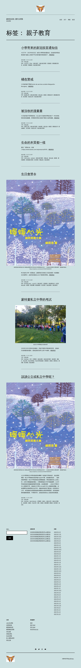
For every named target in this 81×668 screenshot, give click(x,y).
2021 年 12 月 (57, 605)
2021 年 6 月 (57, 607)
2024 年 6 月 (57, 558)
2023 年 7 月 (57, 577)
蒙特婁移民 (37, 285)
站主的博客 (9, 636)
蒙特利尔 (56, 360)
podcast (33, 158)
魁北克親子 (55, 285)
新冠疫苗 (49, 63)
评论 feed (32, 627)
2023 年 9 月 (57, 573)
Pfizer (30, 63)
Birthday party (27, 283)
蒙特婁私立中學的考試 (36, 299)
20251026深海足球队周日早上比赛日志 (40, 534)
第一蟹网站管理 (10, 638)
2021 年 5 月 (57, 609)
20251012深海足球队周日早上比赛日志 (40, 538)
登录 (31, 623)
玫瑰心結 (46, 158)
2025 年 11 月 (57, 534)
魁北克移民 (49, 285)
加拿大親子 (35, 63)
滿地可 (29, 503)
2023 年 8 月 (57, 575)
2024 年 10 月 (57, 549)
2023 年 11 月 (57, 569)
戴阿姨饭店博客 (10, 629)
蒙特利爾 (32, 285)
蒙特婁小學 (50, 95)
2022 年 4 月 (57, 603)
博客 (69, 19)
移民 (38, 503)
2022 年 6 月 (57, 599)
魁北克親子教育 (36, 65)
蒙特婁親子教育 (29, 159)
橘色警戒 (27, 79)
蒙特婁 (51, 503)
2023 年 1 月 (57, 588)
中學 (30, 359)
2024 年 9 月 (57, 551)
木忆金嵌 (8, 631)
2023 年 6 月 (57, 579)
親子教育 (25, 65)
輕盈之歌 (41, 159)
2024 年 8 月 (57, 553)
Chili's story (27, 158)
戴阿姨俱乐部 (9, 627)
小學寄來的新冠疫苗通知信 (39, 48)
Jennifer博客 (9, 623)
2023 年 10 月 (57, 571)
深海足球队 (9, 633)
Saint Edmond (32, 501)
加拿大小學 (26, 126)
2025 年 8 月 (57, 540)
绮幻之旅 (26, 61)
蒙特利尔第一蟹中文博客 (14, 19)
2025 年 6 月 (57, 543)
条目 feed (32, 625)
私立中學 (25, 360)
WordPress (71, 658)
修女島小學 (26, 95)
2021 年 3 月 (57, 614)
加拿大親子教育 (42, 63)
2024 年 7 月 (57, 556)
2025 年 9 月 (57, 538)
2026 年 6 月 (57, 532)
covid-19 (26, 63)
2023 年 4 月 (57, 584)
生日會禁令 (28, 174)
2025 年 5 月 (57, 545)
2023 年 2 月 (57, 586)
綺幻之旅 (40, 95)
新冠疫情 (45, 283)
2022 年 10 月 (57, 590)
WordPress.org (34, 629)
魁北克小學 (30, 96)
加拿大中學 (48, 501)
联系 (73, 19)
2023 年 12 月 (57, 566)
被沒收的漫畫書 (31, 111)
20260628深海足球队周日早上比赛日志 (40, 532)
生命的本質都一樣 (33, 142)
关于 (65, 19)
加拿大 (43, 501)
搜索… (8, 529)
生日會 (57, 283)
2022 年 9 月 (57, 592)
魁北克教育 (47, 159)
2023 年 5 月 (57, 581)
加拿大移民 (40, 359)
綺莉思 (45, 95)
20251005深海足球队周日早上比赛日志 (40, 540)
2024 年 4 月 (57, 562)
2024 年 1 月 (57, 564)
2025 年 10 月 (57, 536)
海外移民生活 (52, 283)
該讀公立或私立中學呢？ (38, 377)
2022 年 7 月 (57, 597)
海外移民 (40, 126)
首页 (61, 19)
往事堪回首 (9, 625)
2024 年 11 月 (57, 547)
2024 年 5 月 (57, 560)
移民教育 (46, 360)
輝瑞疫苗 (30, 65)
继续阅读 (51, 55)
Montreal (26, 359)
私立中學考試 (31, 360)
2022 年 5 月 (57, 601)
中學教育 (35, 359)
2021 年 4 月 (57, 612)
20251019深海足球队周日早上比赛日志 (40, 536)
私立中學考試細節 (39, 360)
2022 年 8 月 (57, 594)
